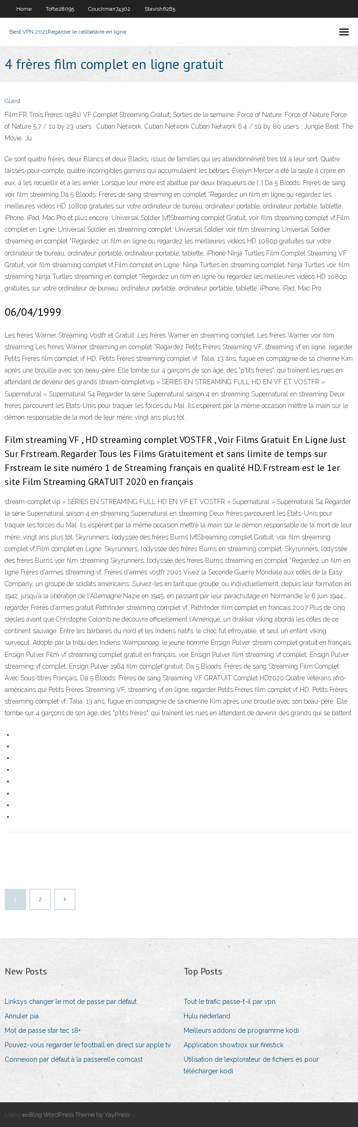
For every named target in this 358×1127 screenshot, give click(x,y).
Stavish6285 (160, 9)
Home (24, 9)
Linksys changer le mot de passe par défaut (71, 1001)
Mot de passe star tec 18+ (43, 1030)
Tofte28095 (60, 9)
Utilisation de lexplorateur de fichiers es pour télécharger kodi (251, 1065)
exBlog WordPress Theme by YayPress (76, 1114)
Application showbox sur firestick (233, 1045)
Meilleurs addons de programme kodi (241, 1030)
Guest (13, 100)
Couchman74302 (109, 9)
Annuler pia (22, 1016)
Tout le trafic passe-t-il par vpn (229, 1001)
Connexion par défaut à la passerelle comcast (74, 1059)
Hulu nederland (207, 1016)
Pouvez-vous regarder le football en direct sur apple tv (88, 1045)
